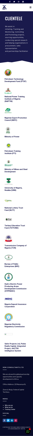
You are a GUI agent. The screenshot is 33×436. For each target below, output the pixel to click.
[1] (27, 432)
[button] (30, 7)
